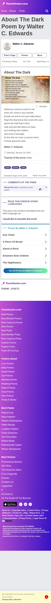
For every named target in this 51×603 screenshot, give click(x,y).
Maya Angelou (8, 417)
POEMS (5, 289)
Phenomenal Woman (11, 462)
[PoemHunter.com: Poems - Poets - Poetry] (14, 3)
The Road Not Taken (11, 470)
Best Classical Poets (11, 338)
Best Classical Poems (12, 322)
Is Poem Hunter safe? (35, 515)
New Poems (7, 326)
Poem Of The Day (10, 350)
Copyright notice (19, 510)
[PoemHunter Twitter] (25, 504)
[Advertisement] (25, 576)
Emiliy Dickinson (9, 433)
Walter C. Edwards (23, 43)
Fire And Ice (7, 494)
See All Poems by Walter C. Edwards (25, 271)
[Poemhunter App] (10, 504)
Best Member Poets (10, 334)
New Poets (6, 330)
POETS (15, 289)
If (1, 490)
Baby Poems (7, 367)
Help (26, 513)
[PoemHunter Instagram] (30, 504)
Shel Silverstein (9, 437)
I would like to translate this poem (20, 219)
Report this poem (39, 175)
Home (4, 11)
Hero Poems (7, 396)
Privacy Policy (25, 518)
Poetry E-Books (8, 400)
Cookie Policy (34, 510)
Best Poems (7, 314)
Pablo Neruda (8, 425)
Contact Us (17, 513)
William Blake (8, 441)
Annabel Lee (7, 482)
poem (7, 168)
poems (15, 168)
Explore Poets (8, 346)
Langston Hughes (9, 429)
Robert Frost (7, 413)
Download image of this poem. (16, 176)
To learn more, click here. (11, 600)
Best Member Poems (11, 318)
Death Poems (8, 371)
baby (23, 168)
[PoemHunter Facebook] (20, 504)
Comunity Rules (10, 518)
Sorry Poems (7, 392)
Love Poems (7, 363)
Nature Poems (8, 388)
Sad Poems (7, 375)
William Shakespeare (11, 421)
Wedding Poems (9, 384)
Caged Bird (6, 486)
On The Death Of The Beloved (16, 498)
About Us (6, 510)
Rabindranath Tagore (11, 445)
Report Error (35, 513)
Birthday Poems (9, 379)
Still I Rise (6, 466)
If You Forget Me (9, 474)
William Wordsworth (11, 449)
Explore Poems (8, 342)
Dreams (5, 478)
